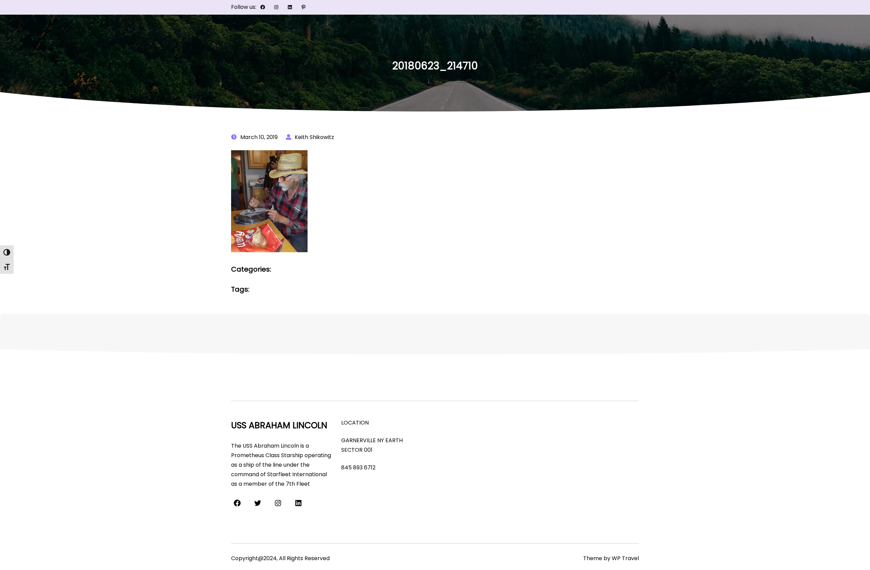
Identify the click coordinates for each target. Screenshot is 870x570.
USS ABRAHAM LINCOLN (279, 425)
